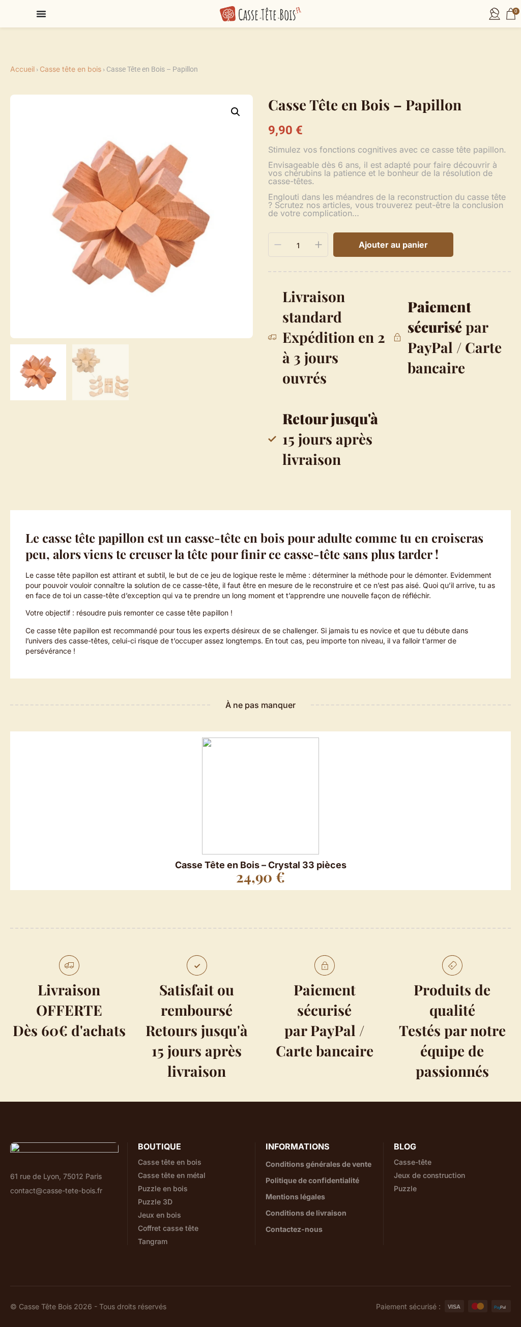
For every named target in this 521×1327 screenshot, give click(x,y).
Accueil (22, 69)
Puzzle (405, 1188)
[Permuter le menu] (41, 14)
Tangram (152, 1241)
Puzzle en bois (163, 1188)
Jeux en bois (159, 1215)
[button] (235, 112)
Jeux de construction (429, 1175)
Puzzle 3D (155, 1201)
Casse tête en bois (70, 69)
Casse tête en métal (172, 1175)
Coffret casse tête (168, 1228)
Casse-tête (412, 1162)
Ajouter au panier (393, 245)
